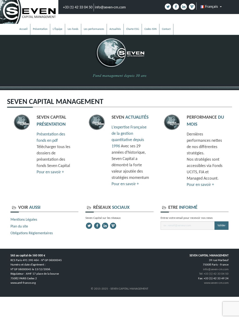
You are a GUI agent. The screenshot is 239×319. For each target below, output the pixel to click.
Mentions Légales (24, 220)
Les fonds (73, 29)
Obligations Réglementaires (32, 233)
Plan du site (19, 226)
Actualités (115, 29)
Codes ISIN (150, 29)
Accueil (23, 29)
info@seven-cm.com (110, 7)
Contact (166, 29)
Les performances (94, 29)
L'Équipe (57, 29)
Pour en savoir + (50, 172)
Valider (221, 225)
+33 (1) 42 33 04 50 (77, 7)
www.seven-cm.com (216, 282)
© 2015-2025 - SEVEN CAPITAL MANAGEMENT (119, 288)
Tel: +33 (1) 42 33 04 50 (213, 273)
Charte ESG (132, 29)
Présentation (40, 29)
